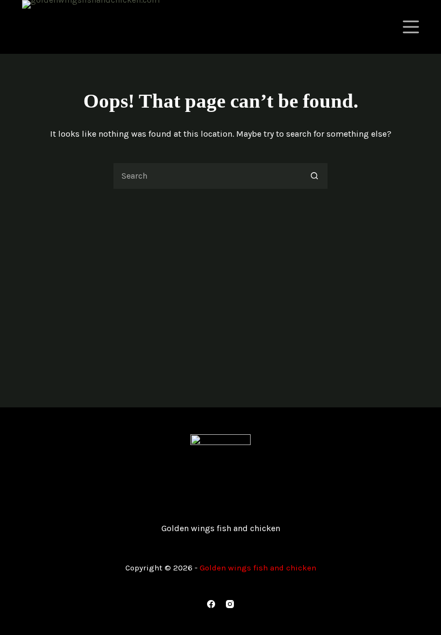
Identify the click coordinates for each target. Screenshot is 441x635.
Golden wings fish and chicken (220, 528)
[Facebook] (211, 604)
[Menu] (411, 27)
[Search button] (314, 176)
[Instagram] (230, 604)
